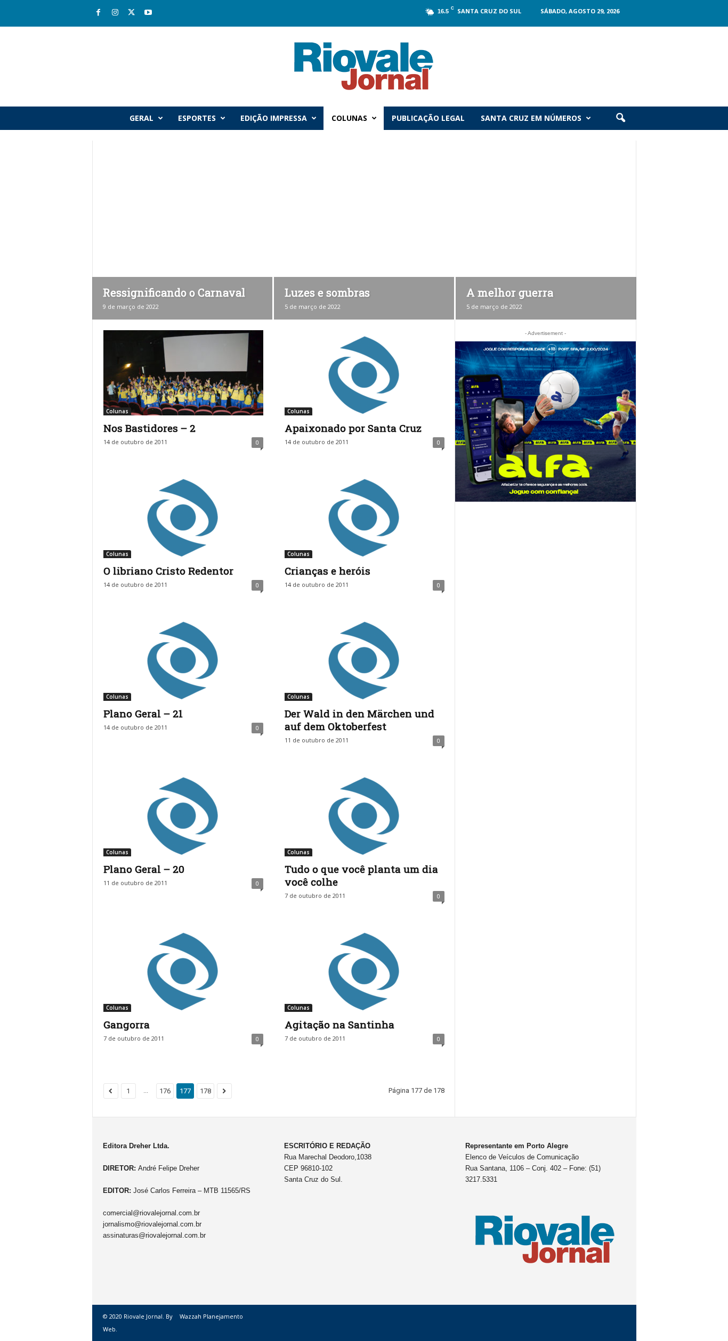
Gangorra (126, 1024)
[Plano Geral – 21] (183, 658)
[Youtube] (148, 13)
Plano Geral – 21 (143, 713)
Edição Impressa (273, 118)
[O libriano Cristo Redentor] (183, 515)
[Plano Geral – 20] (183, 813)
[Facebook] (98, 13)
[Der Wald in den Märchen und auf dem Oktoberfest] (364, 658)
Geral (141, 118)
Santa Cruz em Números (531, 118)
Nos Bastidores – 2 (149, 428)
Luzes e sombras (327, 292)
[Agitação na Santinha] (364, 969)
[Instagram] (115, 13)
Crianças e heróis (327, 570)
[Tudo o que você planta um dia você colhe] (364, 813)
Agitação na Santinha (339, 1024)
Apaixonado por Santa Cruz (353, 428)
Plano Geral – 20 (143, 869)
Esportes (197, 118)
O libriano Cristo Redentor (168, 570)
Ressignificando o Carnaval (174, 292)
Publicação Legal (428, 118)
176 (165, 1091)
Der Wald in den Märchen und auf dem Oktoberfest (359, 720)
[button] (620, 118)
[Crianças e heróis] (364, 515)
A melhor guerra (509, 292)
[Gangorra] (183, 969)
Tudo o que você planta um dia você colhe (361, 875)
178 (205, 1091)
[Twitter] (131, 13)
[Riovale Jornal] (364, 67)
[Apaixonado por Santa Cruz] (364, 372)
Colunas (349, 118)
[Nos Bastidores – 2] (183, 372)
